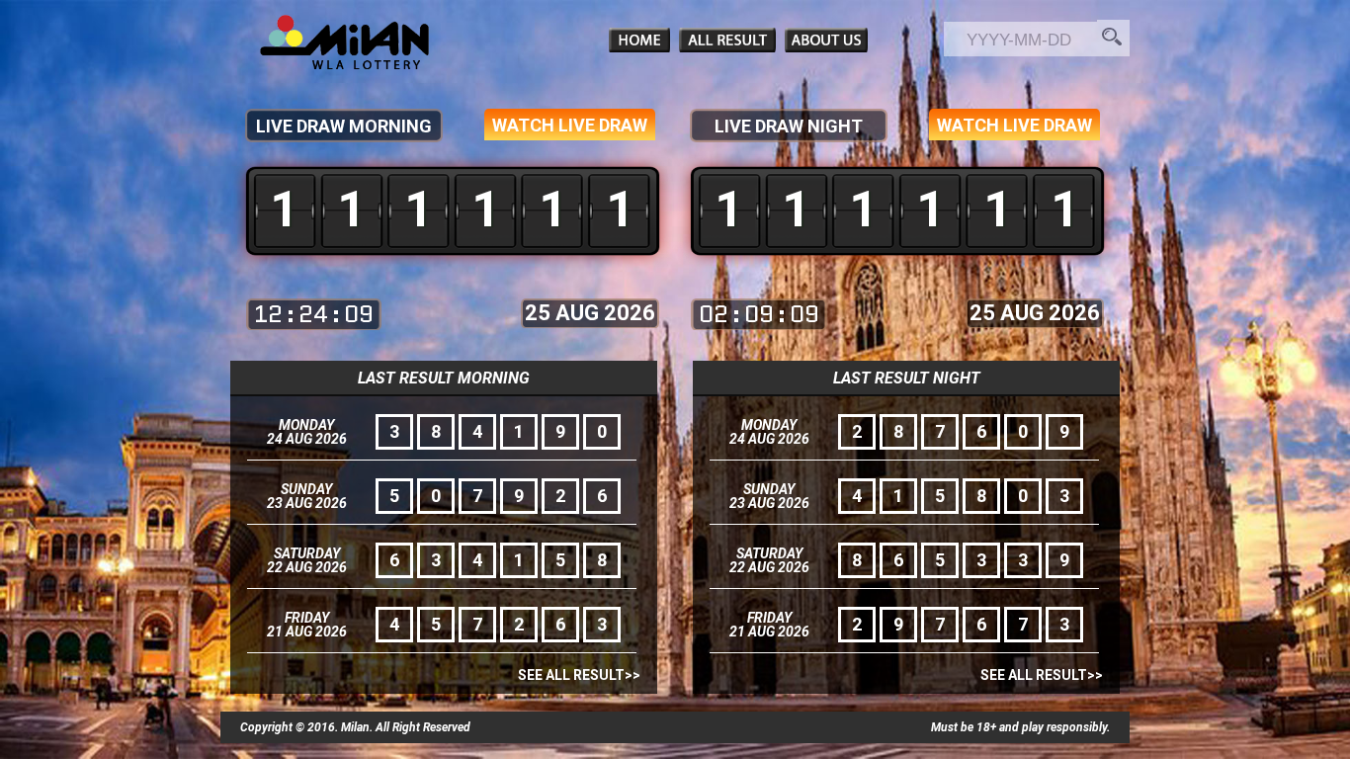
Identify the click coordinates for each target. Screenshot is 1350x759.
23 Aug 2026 (307, 503)
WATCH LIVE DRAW (569, 125)
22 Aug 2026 (307, 567)
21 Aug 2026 (307, 631)
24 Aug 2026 (307, 439)
